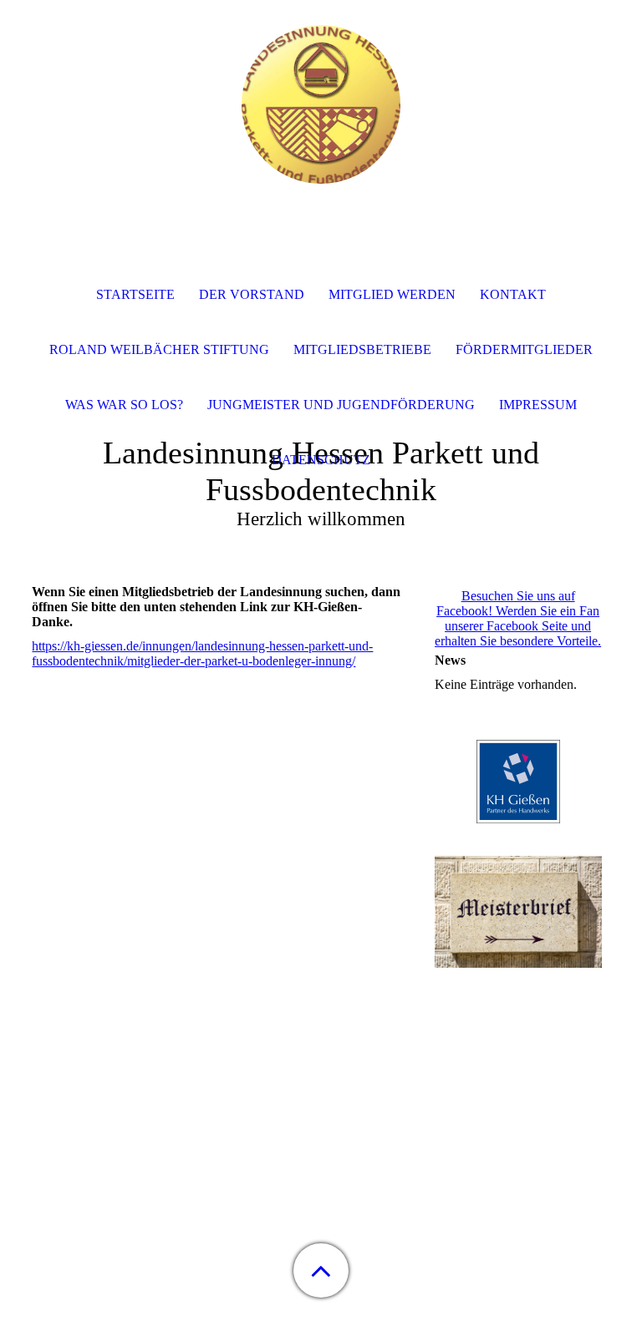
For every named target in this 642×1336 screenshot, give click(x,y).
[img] (321, 104)
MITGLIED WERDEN (392, 294)
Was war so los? (124, 404)
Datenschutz (321, 460)
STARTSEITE (135, 294)
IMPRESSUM (538, 404)
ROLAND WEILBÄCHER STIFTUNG (159, 349)
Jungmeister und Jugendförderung (341, 404)
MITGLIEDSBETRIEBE (362, 349)
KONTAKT (513, 294)
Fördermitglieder (524, 349)
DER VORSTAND (251, 294)
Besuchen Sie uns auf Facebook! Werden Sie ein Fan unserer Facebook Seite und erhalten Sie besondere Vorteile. (518, 618)
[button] (321, 1270)
